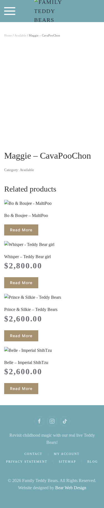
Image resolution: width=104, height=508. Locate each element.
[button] (9, 11)
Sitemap (67, 461)
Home (8, 35)
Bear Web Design (70, 487)
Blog (92, 461)
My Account (67, 453)
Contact (33, 453)
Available (20, 35)
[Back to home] (52, 11)
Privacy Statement (26, 461)
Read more (21, 229)
